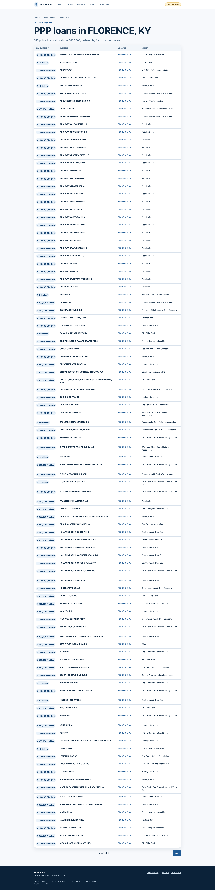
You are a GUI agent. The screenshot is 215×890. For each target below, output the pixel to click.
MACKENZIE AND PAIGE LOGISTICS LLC (77, 779)
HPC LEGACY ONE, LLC (70, 588)
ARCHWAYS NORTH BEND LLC (73, 209)
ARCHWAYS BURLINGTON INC (73, 132)
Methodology (153, 872)
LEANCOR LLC (66, 748)
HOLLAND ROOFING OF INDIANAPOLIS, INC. (79, 555)
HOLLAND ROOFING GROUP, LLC (74, 532)
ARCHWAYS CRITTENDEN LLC (73, 147)
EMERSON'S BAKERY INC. (71, 437)
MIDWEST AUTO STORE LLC (72, 828)
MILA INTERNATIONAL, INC (72, 835)
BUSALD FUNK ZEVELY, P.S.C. (73, 318)
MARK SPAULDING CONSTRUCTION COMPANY (81, 804)
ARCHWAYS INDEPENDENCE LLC (74, 201)
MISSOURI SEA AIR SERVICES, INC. (75, 843)
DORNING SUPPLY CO (70, 397)
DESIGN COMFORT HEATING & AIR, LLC (77, 389)
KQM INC (64, 733)
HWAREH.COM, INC (68, 596)
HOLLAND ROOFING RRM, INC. (73, 580)
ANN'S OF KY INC (67, 109)
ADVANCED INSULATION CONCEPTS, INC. (78, 78)
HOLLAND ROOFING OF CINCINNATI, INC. (78, 540)
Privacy (165, 872)
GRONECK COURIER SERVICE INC (75, 524)
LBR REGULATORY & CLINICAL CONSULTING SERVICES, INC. (86, 741)
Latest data (104, 4)
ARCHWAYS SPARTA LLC (71, 240)
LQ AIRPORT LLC (67, 771)
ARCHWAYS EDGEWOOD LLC (73, 170)
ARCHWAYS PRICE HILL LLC (72, 225)
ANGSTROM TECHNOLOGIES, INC (75, 101)
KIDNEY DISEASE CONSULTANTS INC (76, 690)
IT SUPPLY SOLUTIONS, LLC (72, 619)
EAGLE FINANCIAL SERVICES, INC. (75, 422)
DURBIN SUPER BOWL (70, 405)
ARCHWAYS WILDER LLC (71, 287)
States (71, 4)
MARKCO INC (66, 812)
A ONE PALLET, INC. (68, 62)
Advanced (81, 4)
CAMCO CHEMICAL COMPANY (73, 333)
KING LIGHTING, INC (68, 708)
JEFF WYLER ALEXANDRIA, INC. (74, 644)
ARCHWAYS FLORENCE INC (72, 186)
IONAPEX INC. (66, 611)
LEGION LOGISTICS (68, 756)
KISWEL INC (65, 715)
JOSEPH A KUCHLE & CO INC (72, 659)
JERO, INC (64, 652)
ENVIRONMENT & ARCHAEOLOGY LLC (77, 447)
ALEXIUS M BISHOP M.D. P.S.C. (73, 93)
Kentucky (54, 17)
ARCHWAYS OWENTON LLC (72, 217)
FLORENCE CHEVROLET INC (72, 482)
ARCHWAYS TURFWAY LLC (72, 256)
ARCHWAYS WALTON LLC (71, 271)
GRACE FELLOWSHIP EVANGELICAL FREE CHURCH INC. (84, 516)
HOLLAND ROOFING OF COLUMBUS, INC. (78, 547)
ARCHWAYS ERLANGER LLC (72, 178)
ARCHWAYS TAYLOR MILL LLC (73, 248)
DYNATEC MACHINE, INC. (71, 412)
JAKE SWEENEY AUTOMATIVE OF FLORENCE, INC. (82, 636)
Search (61, 4)
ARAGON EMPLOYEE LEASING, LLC (75, 116)
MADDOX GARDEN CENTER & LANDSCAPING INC (82, 787)
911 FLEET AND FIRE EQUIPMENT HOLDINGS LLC (81, 54)
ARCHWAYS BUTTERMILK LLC (73, 140)
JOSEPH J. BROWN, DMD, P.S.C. (73, 675)
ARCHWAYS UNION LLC (70, 263)
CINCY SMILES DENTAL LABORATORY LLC (79, 341)
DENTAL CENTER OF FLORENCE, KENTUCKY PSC (82, 372)
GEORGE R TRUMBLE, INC (71, 509)
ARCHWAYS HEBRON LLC (71, 194)
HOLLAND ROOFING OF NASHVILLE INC (77, 571)
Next (177, 853)
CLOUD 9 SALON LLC (69, 349)
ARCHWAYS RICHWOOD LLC (72, 232)
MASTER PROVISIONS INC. (72, 820)
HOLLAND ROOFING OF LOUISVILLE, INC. (78, 563)
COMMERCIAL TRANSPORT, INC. (74, 356)
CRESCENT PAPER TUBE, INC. (73, 364)
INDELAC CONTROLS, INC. (71, 603)
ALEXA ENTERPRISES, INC (71, 85)
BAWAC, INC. (65, 302)
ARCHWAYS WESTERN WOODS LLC (76, 279)
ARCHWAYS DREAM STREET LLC (74, 155)
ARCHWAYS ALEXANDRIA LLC (73, 124)
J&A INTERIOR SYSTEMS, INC (73, 627)
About (92, 4)
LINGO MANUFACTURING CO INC (74, 764)
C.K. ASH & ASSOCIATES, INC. (73, 325)
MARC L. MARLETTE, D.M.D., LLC (74, 797)
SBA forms (176, 872)
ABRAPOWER (66, 70)
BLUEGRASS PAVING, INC (71, 310)
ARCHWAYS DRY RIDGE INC (72, 163)
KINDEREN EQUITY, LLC (70, 700)
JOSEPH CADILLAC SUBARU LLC (74, 667)
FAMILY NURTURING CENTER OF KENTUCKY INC (81, 464)
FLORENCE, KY (124, 54)
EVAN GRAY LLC (67, 457)
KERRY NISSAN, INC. (69, 683)
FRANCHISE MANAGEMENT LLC (74, 501)
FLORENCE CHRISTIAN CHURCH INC (76, 491)
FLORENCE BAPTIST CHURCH (73, 474)
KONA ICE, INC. (66, 725)
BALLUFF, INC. (66, 294)
